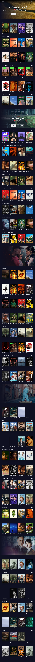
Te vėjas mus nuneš (17, 7)
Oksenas (17, 256)
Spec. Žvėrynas (17, 118)
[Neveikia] (29, 42)
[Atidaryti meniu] (3, 2)
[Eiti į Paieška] (32, 2)
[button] (15, 16)
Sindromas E (17, 545)
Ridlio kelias (17, 393)
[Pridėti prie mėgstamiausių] (18, 14)
